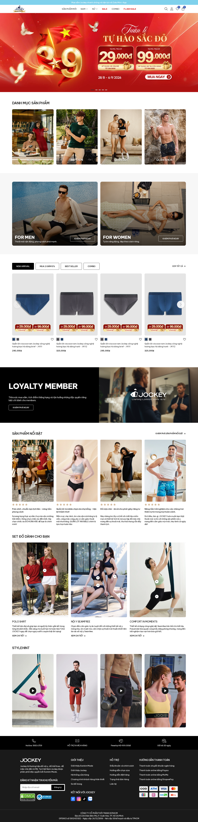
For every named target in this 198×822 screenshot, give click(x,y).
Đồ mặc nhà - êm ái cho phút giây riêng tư (120, 509)
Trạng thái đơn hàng (119, 779)
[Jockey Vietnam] (30, 760)
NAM (83, 9)
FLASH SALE (130, 9)
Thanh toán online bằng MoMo (153, 774)
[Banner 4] (99, 52)
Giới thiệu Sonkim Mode (82, 765)
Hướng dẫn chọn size (120, 770)
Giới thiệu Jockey (79, 770)
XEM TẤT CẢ (177, 266)
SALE (104, 9)
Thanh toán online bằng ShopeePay (156, 779)
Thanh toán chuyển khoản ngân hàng (156, 765)
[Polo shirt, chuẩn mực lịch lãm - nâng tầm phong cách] (33, 471)
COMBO (115, 9)
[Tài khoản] (171, 8)
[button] (181, 304)
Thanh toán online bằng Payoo (154, 770)
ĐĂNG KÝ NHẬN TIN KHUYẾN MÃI (39, 780)
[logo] (19, 9)
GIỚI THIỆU (77, 760)
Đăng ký (58, 787)
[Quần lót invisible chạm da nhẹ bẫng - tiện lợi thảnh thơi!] (77, 471)
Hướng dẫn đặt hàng (119, 774)
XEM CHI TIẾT (18, 636)
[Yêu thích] (52, 339)
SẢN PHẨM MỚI (69, 9)
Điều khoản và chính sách (122, 765)
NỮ (93, 9)
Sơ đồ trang (76, 784)
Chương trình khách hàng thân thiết (87, 779)
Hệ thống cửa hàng (80, 774)
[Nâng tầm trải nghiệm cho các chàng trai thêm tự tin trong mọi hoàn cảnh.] (165, 471)
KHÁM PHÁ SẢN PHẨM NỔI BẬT (169, 433)
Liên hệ (113, 784)
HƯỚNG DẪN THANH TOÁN (154, 760)
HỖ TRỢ (114, 760)
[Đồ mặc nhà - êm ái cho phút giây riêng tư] (121, 471)
